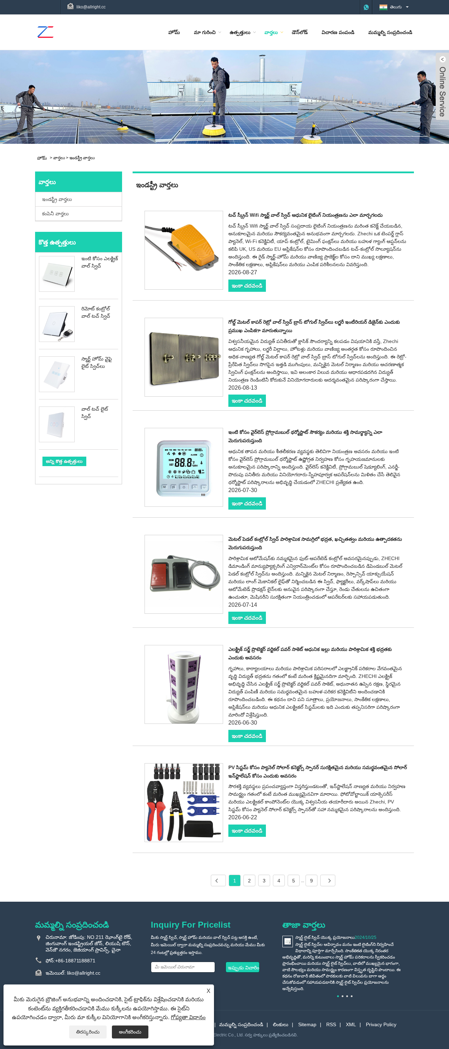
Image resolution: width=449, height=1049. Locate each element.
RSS (331, 1024)
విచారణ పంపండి (338, 32)
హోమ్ (174, 32)
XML (351, 1024)
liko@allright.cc (91, 7)
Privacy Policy (381, 1024)
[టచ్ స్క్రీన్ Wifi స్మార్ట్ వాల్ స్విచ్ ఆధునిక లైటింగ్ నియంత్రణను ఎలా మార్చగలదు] (184, 251)
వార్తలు (271, 32)
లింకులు (280, 1024)
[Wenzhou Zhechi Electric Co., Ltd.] (45, 31)
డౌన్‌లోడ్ (300, 32)
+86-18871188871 (75, 960)
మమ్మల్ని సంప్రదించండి (390, 32)
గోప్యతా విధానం (188, 1017)
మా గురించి (205, 32)
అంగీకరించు (130, 1032)
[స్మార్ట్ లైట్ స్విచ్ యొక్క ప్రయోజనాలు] (287, 941)
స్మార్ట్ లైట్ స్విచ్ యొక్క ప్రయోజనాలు (325, 937)
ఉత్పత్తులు (240, 32)
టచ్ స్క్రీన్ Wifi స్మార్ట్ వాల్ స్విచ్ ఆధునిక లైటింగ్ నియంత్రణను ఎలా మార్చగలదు (305, 215)
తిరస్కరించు (88, 1032)
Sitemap (307, 1024)
